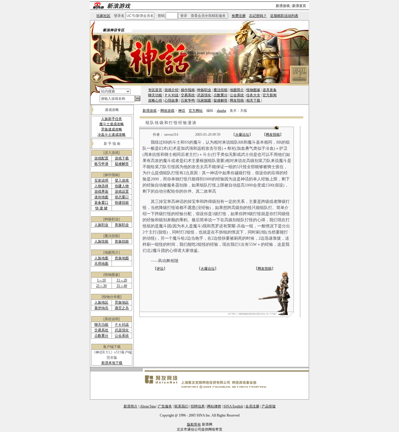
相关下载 (253, 100)
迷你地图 (101, 197)
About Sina (148, 406)
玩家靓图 (204, 100)
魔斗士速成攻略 (111, 124)
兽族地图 (122, 258)
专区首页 (155, 90)
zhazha (221, 111)
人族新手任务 (111, 119)
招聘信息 (198, 406)
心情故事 (171, 100)
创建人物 (122, 186)
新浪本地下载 (111, 363)
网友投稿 (237, 100)
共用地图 (101, 264)
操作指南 (188, 90)
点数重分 (221, 95)
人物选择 (101, 186)
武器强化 (204, 95)
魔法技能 (221, 90)
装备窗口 (101, 203)
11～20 (122, 280)
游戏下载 (122, 158)
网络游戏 (167, 111)
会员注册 (252, 406)
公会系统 (237, 95)
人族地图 (101, 258)
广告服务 (165, 406)
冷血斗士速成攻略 (112, 135)
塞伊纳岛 (101, 308)
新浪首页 (299, 6)
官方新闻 (270, 95)
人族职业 (101, 225)
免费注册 (239, 16)
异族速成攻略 (111, 129)
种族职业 (204, 90)
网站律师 (214, 406)
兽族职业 (122, 225)
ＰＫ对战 (171, 95)
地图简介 (237, 90)
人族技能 (101, 241)
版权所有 (194, 424)
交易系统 (188, 95)
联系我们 (181, 406)
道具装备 (270, 90)
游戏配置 (101, 158)
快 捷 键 (101, 208)
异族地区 (122, 302)
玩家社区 (103, 16)
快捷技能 (122, 203)
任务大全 (253, 95)
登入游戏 (122, 180)
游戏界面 (101, 191)
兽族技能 (122, 241)
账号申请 (101, 164)
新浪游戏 (283, 6)
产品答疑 (269, 406)
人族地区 (101, 302)
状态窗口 (122, 197)
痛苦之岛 (122, 308)
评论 (160, 268)
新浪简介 (131, 406)
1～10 (101, 280)
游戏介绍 (171, 90)
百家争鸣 (188, 100)
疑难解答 (221, 100)
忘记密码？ (258, 16)
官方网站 (196, 111)
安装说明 (101, 180)
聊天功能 (155, 95)
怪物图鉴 (253, 90)
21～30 (101, 286)
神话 (181, 111)
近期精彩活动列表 (284, 16)
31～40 (122, 286)
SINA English (233, 406)
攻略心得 (155, 100)
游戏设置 (122, 191)
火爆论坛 (242, 135)
